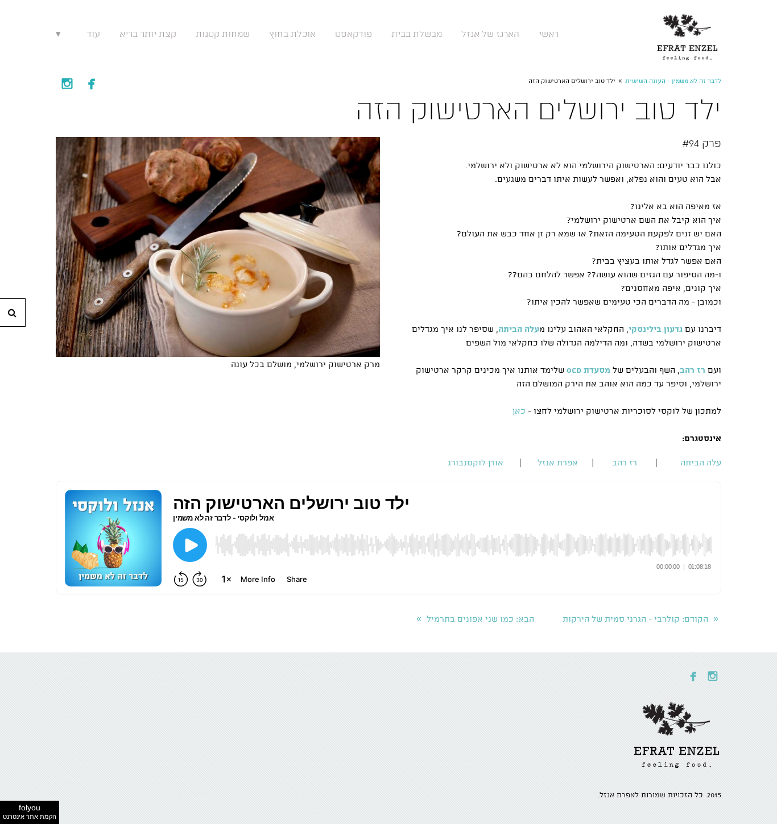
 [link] (91, 83)
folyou (29, 811)
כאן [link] (519, 411)
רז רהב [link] (624, 463)
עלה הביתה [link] (700, 463)
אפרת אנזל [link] (558, 463)
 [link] (67, 83)
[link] (687, 34)
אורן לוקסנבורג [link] (475, 463)
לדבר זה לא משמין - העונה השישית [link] (673, 81)
